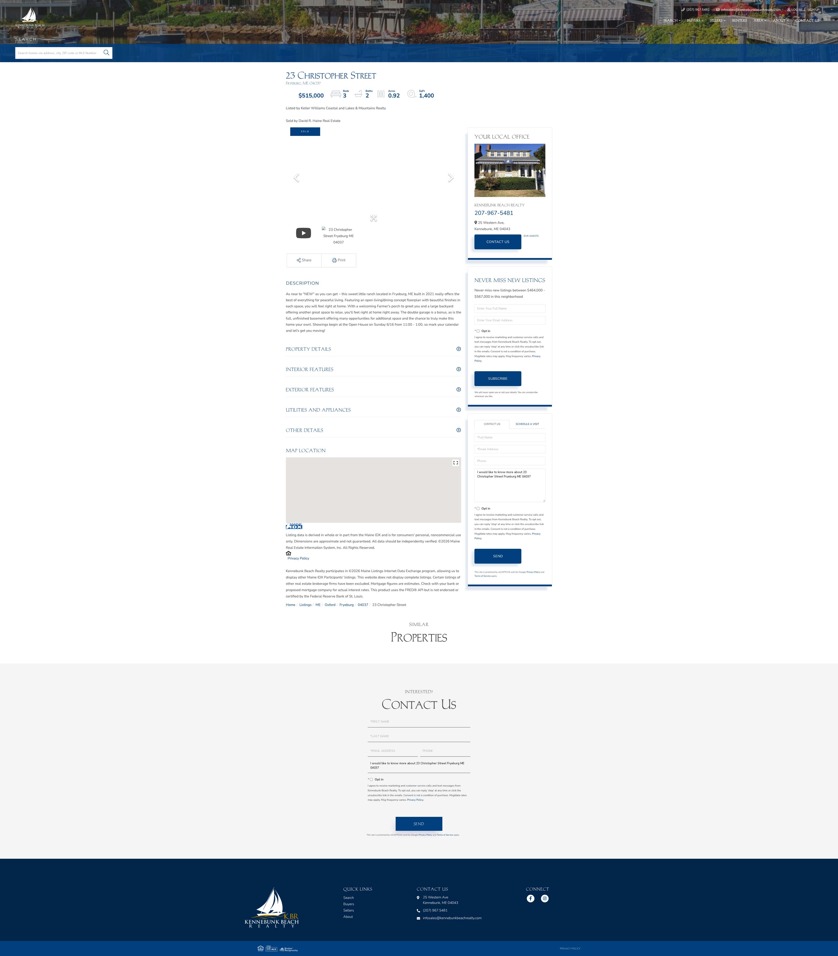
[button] (106, 53)
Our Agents (531, 236)
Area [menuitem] (759, 20)
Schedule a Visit (527, 424)
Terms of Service (482, 576)
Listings (305, 604)
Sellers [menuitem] (716, 20)
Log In (796, 10)
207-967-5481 (493, 213)
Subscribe (498, 378)
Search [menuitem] (671, 20)
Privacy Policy (298, 558)
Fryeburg (347, 604)
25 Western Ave (440, 900)
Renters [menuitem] (739, 20)
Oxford (330, 604)
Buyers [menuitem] (693, 20)
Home (290, 604)
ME (318, 604)
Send (498, 556)
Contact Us (497, 241)
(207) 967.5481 (697, 10)
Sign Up (813, 10)
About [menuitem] (779, 20)
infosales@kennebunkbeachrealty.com (750, 9)
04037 (363, 604)
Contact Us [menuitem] (807, 20)
